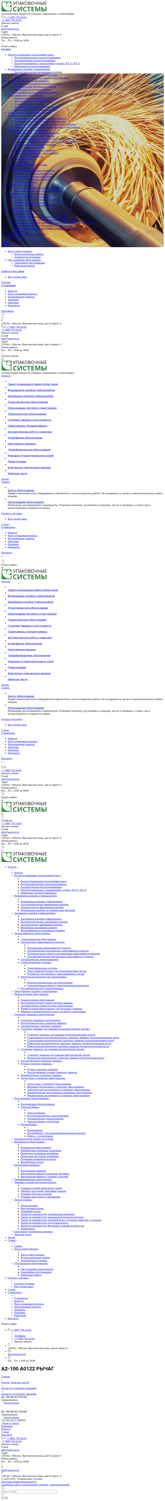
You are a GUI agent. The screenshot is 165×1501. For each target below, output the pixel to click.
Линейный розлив (24, 214)
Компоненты (21, 231)
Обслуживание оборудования (24, 260)
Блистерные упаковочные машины (27, 234)
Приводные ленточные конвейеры (33, 176)
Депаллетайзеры (23, 159)
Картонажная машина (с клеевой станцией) (38, 190)
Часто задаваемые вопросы (22, 294)
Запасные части (16, 237)
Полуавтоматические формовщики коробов (38, 72)
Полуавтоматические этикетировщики (35, 109)
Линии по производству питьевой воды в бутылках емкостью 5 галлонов (54, 222)
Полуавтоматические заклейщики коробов (37, 83)
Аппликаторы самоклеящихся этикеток (36, 98)
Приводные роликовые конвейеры (33, 173)
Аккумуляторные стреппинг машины (34, 144)
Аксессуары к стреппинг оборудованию (36, 153)
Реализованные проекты (21, 296)
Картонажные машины (21, 185)
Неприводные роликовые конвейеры (34, 170)
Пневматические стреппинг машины (34, 150)
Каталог (6, 49)
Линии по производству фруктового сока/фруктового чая (46, 228)
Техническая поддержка (27, 257)
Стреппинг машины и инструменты (28, 130)
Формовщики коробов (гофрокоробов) (29, 69)
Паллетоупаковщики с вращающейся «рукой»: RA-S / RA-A (47, 63)
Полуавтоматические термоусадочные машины (40, 118)
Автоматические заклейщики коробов (35, 86)
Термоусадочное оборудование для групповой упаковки (45, 124)
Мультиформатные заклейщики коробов (36, 92)
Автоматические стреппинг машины (34, 135)
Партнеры (13, 302)
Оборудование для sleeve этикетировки (29, 112)
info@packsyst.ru (10, 28)
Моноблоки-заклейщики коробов (32, 89)
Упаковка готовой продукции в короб (29, 196)
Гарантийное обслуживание (29, 262)
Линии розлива (16, 208)
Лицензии (13, 299)
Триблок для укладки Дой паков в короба (37, 199)
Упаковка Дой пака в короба (29, 202)
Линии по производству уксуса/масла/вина (38, 225)
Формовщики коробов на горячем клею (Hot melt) (41, 78)
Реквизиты (14, 305)
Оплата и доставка (12, 271)
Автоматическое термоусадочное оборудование (40, 121)
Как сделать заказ (17, 276)
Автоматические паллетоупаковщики (34, 60)
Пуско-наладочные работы (29, 254)
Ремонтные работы (24, 265)
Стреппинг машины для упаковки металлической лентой (45, 141)
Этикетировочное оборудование (26, 95)
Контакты (7, 311)
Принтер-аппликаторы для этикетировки (37, 106)
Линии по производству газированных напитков (41, 216)
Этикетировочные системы (29, 104)
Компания (6, 1426)
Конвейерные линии (25, 182)
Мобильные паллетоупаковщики (32, 66)
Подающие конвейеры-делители (32, 179)
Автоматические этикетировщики (33, 101)
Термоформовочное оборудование (26, 193)
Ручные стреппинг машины (29, 147)
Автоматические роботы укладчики (27, 164)
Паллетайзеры (22, 161)
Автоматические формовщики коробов (35, 75)
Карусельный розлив (25, 211)
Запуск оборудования (20, 251)
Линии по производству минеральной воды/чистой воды (45, 219)
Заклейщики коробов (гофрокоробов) (28, 80)
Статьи (5, 282)
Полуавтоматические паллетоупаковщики (37, 57)
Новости (12, 291)
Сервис (5, 245)
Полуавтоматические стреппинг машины (37, 133)
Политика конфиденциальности (19, 1481)
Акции (5, 242)
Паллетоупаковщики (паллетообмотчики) (31, 54)
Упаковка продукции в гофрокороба (34, 205)
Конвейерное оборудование (23, 167)
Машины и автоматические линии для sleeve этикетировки (46, 127)
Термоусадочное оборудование (25, 115)
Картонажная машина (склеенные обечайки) (38, 188)
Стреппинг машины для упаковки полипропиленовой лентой (48, 138)
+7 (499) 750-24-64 (16, 17)
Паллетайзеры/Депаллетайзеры (25, 156)
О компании (8, 285)
